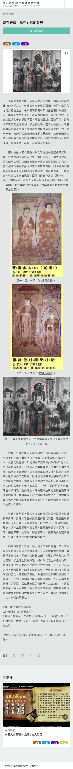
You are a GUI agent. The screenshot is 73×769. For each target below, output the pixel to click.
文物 (25, 43)
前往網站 (38, 31)
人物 (16, 43)
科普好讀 (8, 14)
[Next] (65, 717)
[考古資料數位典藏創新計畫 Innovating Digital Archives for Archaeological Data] (21, 4)
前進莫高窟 (45, 280)
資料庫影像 (24, 607)
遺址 (7, 43)
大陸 (63, 742)
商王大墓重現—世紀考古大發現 (23, 734)
